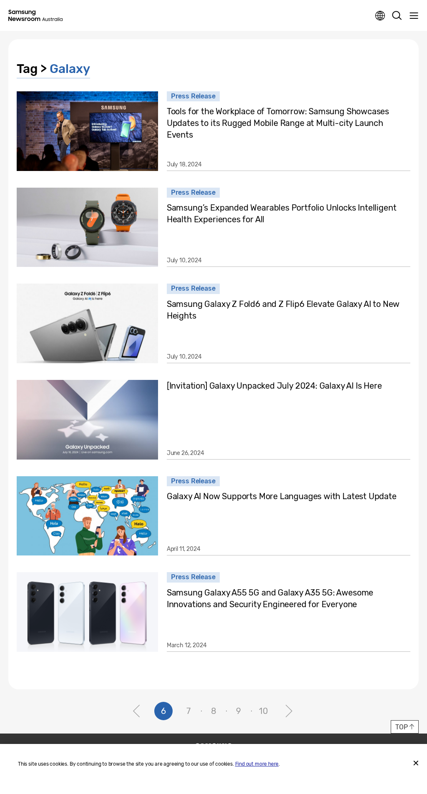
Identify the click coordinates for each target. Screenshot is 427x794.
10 (263, 711)
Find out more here (257, 764)
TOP (401, 727)
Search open (397, 16)
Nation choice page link (380, 16)
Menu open (413, 16)
